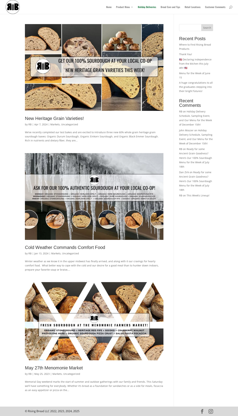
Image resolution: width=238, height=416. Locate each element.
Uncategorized (69, 124)
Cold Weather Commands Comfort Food (65, 247)
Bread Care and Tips (170, 7)
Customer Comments (215, 7)
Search (207, 27)
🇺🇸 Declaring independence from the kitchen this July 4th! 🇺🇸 (195, 63)
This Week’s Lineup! (198, 195)
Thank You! (185, 54)
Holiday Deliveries (147, 7)
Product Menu (123, 7)
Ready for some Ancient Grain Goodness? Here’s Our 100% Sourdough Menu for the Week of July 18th (195, 157)
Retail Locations (193, 7)
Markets (55, 124)
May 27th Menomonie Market (54, 367)
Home (109, 7)
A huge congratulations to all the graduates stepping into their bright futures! (196, 87)
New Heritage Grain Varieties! (54, 118)
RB (30, 124)
